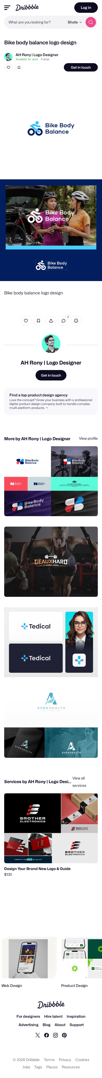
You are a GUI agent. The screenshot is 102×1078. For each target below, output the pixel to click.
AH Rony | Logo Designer (37, 54)
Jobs (26, 1067)
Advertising (28, 1024)
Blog (46, 1024)
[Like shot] (8, 67)
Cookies (82, 1059)
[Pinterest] (64, 1035)
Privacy (65, 1059)
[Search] (91, 22)
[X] (37, 1035)
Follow (45, 59)
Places (52, 1067)
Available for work (27, 59)
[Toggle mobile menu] (7, 7)
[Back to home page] (27, 7)
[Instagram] (55, 1035)
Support (77, 1024)
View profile (88, 438)
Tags (38, 1067)
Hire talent (53, 1016)
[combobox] (34, 22)
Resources (71, 1067)
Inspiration (76, 1016)
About (60, 1024)
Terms (49, 1059)
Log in (86, 7)
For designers (28, 1016)
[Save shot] (19, 67)
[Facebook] (46, 1035)
